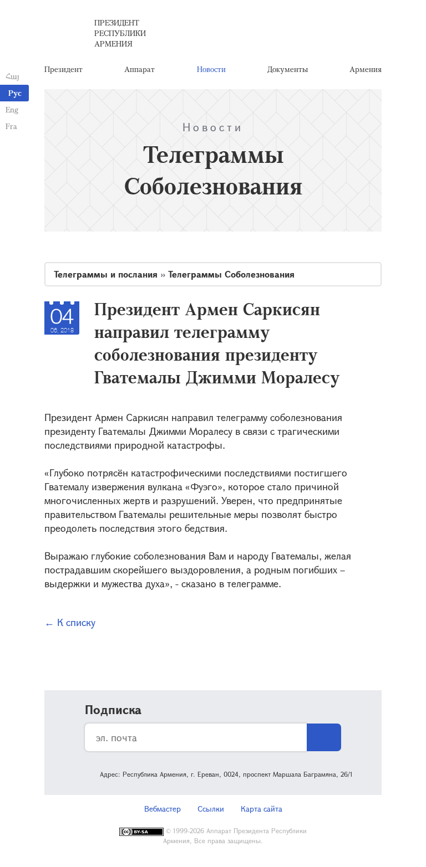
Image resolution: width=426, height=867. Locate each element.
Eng (12, 109)
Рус (15, 93)
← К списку (69, 622)
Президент (63, 69)
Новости (211, 69)
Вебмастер (162, 808)
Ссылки (210, 808)
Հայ (12, 76)
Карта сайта (261, 808)
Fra (11, 126)
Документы (287, 69)
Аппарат (139, 69)
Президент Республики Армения (120, 33)
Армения (365, 69)
